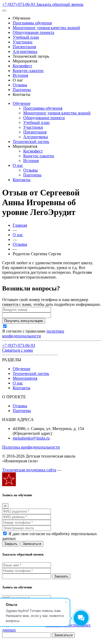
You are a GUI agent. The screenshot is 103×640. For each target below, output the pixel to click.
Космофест (22, 66)
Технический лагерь (31, 141)
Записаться (32, 544)
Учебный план (26, 37)
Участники (22, 42)
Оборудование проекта (33, 32)
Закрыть (10, 544)
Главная (20, 225)
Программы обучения (32, 23)
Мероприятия (25, 378)
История (20, 75)
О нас (18, 165)
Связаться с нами (17, 350)
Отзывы (20, 85)
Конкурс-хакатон (28, 70)
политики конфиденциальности (33, 333)
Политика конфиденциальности (31, 447)
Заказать (61, 576)
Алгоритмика (25, 51)
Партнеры (22, 89)
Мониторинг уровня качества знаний (46, 27)
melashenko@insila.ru (31, 438)
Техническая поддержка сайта (29, 470)
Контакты (21, 179)
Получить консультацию (23, 321)
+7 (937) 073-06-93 (19, 4)
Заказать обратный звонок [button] (59, 4)
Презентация (24, 46)
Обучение (21, 103)
